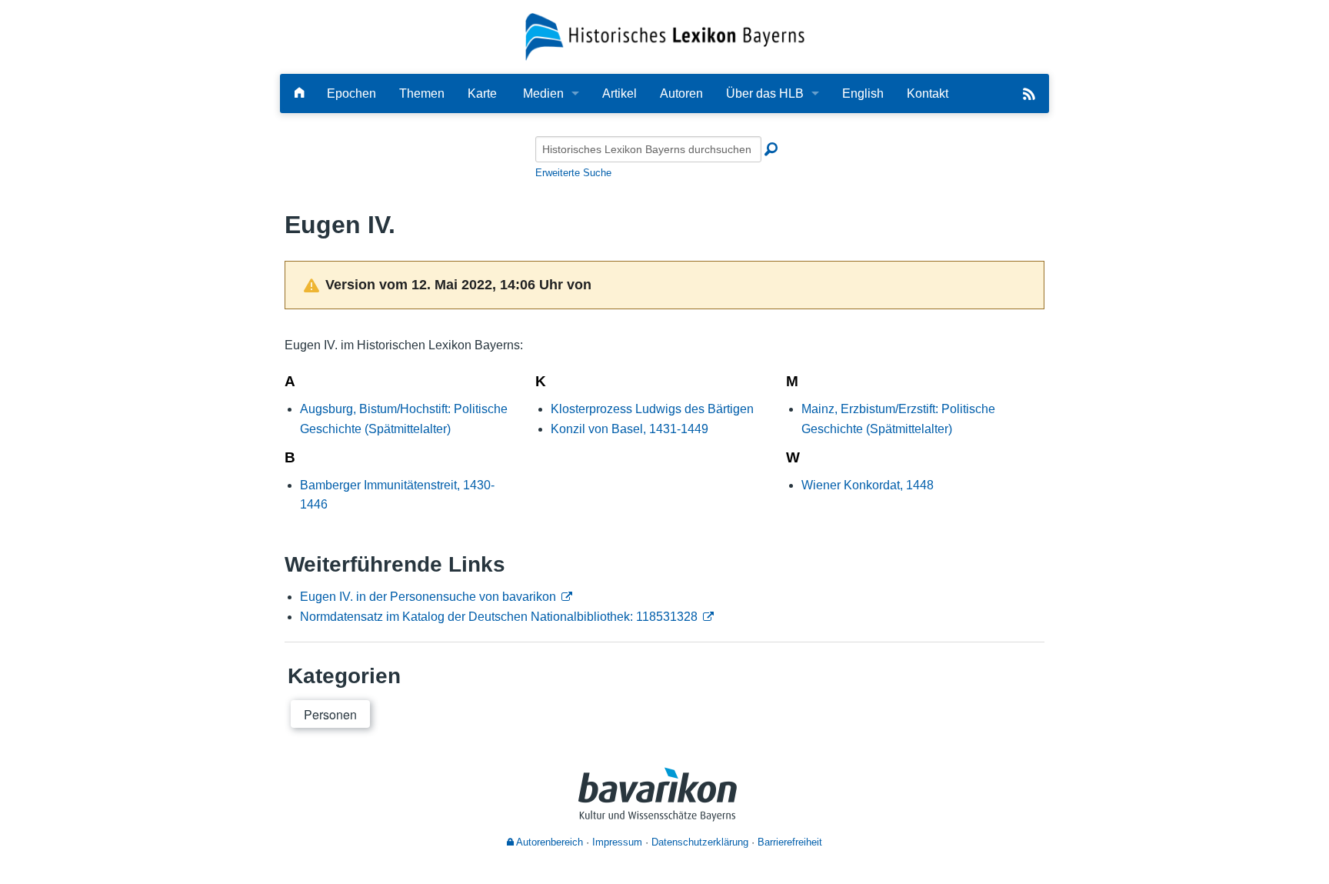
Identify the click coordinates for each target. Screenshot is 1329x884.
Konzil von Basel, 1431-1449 (629, 428)
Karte (482, 93)
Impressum (617, 842)
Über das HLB (765, 93)
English (863, 93)
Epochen (351, 93)
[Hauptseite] (299, 93)
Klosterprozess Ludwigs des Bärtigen (652, 408)
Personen (330, 714)
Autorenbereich (548, 842)
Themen (422, 93)
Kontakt (927, 93)
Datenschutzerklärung (699, 842)
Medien (543, 93)
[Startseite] (665, 35)
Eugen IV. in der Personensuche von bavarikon (428, 596)
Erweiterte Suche (573, 172)
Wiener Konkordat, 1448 (867, 485)
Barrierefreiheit (790, 842)
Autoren (681, 93)
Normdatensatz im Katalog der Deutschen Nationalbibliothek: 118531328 (499, 616)
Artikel (619, 93)
